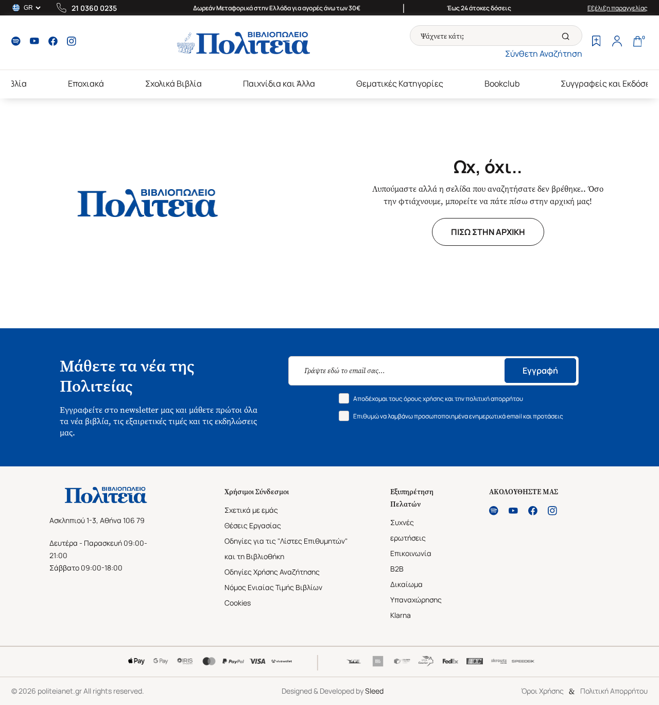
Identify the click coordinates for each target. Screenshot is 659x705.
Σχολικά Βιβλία (173, 83)
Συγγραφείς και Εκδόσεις (609, 83)
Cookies (237, 603)
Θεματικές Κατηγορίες (399, 83)
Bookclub (501, 83)
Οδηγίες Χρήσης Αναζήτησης (272, 572)
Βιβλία (14, 83)
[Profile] (616, 42)
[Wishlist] (596, 42)
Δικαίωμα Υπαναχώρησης (416, 592)
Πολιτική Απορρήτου (614, 691)
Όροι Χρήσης (542, 691)
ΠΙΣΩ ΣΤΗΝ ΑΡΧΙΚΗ (488, 232)
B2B (397, 569)
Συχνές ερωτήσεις (408, 530)
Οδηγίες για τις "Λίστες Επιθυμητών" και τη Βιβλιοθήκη (286, 548)
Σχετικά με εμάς (251, 510)
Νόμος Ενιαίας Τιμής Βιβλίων (273, 587)
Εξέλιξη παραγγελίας (617, 8)
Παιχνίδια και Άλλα (279, 83)
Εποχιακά (86, 83)
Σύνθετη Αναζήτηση (543, 53)
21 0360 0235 (94, 8)
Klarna (400, 615)
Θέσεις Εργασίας (252, 525)
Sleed (374, 691)
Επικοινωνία (410, 553)
